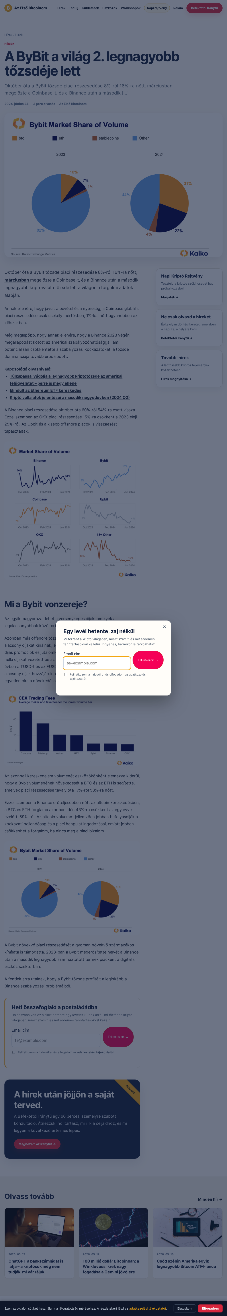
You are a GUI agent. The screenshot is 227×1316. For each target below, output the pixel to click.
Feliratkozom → (148, 660)
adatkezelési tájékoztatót (147, 1308)
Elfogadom (210, 1308)
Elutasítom (184, 1308)
